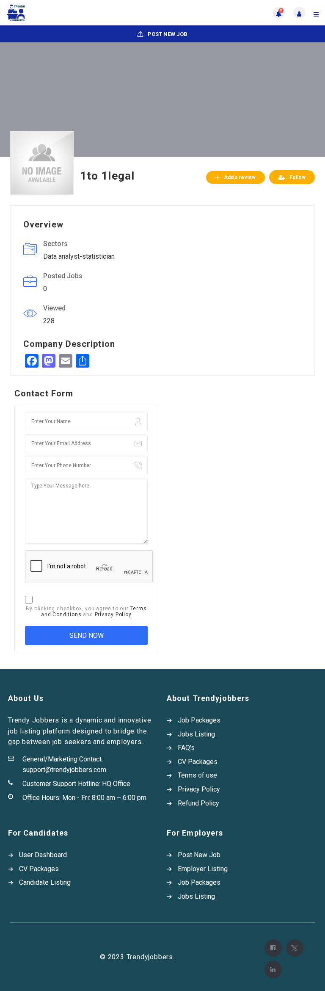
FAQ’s (186, 748)
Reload (104, 569)
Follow (297, 177)
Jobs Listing (196, 734)
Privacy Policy (113, 614)
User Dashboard (43, 855)
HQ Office (116, 784)
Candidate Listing (45, 882)
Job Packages (199, 720)
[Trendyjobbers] (84, 12)
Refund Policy (198, 803)
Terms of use (197, 775)
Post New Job (166, 34)
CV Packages (198, 762)
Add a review (240, 177)
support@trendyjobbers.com (64, 770)
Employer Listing (203, 869)
